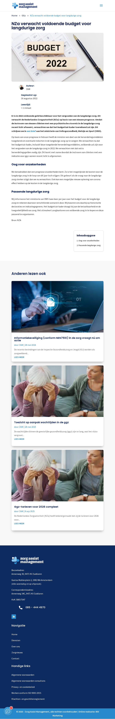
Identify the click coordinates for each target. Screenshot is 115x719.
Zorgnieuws (17, 652)
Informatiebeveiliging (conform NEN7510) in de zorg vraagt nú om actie (57, 339)
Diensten (16, 640)
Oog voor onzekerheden (89, 240)
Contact (15, 658)
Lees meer (19, 357)
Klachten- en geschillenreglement (28, 699)
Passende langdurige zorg (90, 245)
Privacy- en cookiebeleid (23, 687)
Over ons (16, 646)
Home (14, 634)
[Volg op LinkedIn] (14, 616)
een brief (31, 131)
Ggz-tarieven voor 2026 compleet (36, 506)
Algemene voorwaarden (23, 674)
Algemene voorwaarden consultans (28, 680)
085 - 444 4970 (35, 607)
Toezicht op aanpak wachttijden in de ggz (41, 422)
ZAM (21, 345)
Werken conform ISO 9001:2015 (26, 693)
